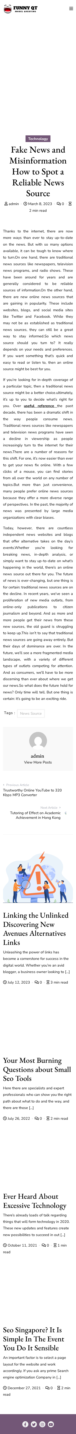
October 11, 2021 (22, 1245)
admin (14, 203)
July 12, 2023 (19, 982)
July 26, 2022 (19, 1118)
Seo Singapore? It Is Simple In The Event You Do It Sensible (33, 1339)
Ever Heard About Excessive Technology (34, 1200)
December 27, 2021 (24, 1388)
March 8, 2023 (40, 203)
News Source (31, 713)
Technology (38, 138)
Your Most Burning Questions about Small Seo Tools (37, 1069)
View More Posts (38, 762)
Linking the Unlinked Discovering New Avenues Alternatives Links (36, 928)
